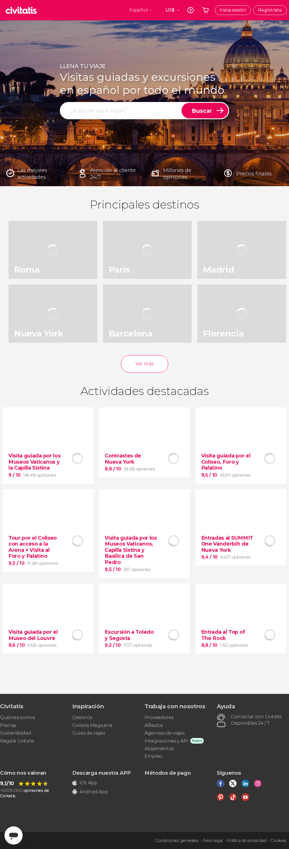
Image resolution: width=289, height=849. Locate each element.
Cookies (278, 840)
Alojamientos (159, 748)
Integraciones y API (166, 741)
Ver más (144, 363)
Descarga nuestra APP (101, 773)
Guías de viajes (88, 733)
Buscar (202, 110)
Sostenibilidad (15, 733)
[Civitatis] (21, 10)
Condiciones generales (176, 840)
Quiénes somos (17, 717)
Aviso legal (212, 840)
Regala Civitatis (17, 741)
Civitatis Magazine (92, 725)
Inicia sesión (233, 10)
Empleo (153, 756)
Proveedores (158, 717)
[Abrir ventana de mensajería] (14, 835)
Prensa (8, 725)
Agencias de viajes (164, 733)
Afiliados (153, 725)
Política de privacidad (246, 840)
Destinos (82, 717)
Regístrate (270, 10)
